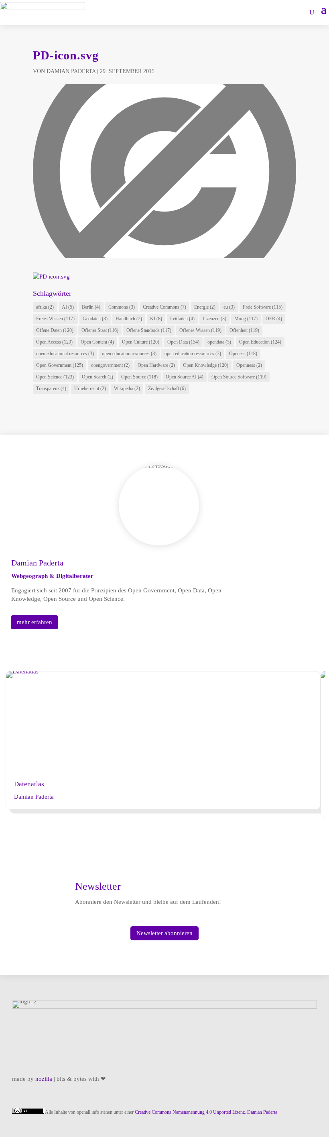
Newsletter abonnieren (164, 933)
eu (229, 307)
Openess (243, 353)
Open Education (260, 342)
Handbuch (129, 318)
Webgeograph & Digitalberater (52, 576)
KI (156, 318)
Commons (121, 307)
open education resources (129, 353)
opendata (219, 342)
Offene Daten (54, 330)
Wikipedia (127, 388)
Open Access (54, 342)
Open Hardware (156, 365)
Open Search (97, 377)
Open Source (139, 377)
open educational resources (65, 353)
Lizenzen (214, 318)
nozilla (43, 1079)
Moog (246, 318)
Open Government (59, 365)
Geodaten (95, 318)
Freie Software (262, 307)
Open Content (97, 342)
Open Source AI (184, 377)
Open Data (183, 342)
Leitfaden (182, 318)
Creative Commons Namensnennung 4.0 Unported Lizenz (190, 1112)
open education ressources (192, 353)
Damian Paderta (71, 71)
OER (274, 318)
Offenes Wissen (200, 330)
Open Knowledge (205, 365)
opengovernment (110, 365)
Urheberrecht (90, 388)
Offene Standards (148, 330)
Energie (204, 307)
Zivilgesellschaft (167, 388)
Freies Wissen (55, 318)
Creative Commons (164, 307)
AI (68, 307)
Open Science (55, 377)
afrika (45, 307)
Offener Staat (99, 330)
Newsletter (98, 886)
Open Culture (140, 342)
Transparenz (51, 388)
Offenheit (244, 330)
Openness (249, 365)
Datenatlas (29, 784)
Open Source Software (238, 377)
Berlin (91, 307)
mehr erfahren (34, 622)
